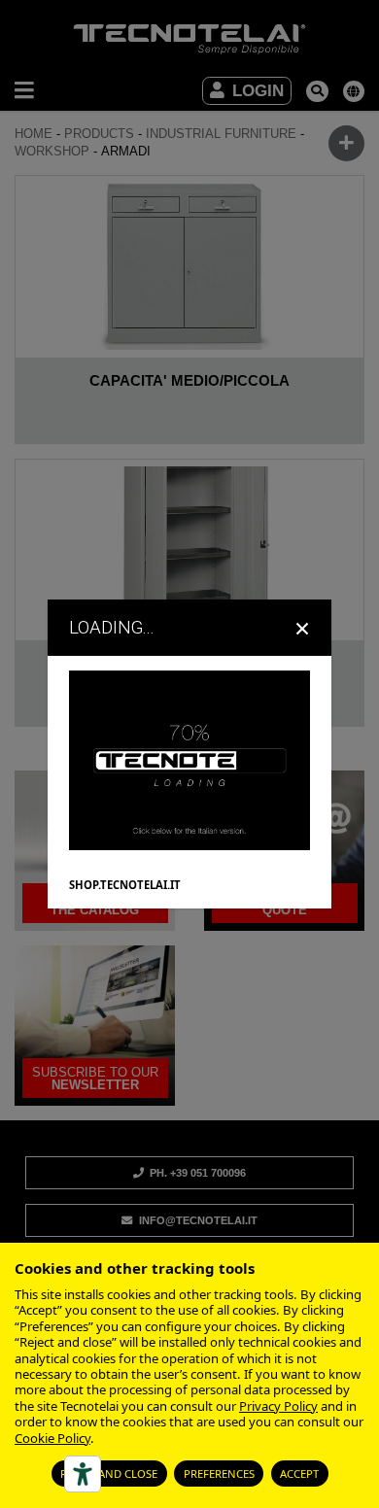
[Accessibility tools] (82, 1474)
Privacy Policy (278, 1406)
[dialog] (189, 754)
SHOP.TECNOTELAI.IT (125, 884)
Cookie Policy (52, 1438)
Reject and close (108, 1473)
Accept (299, 1473)
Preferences (219, 1473)
